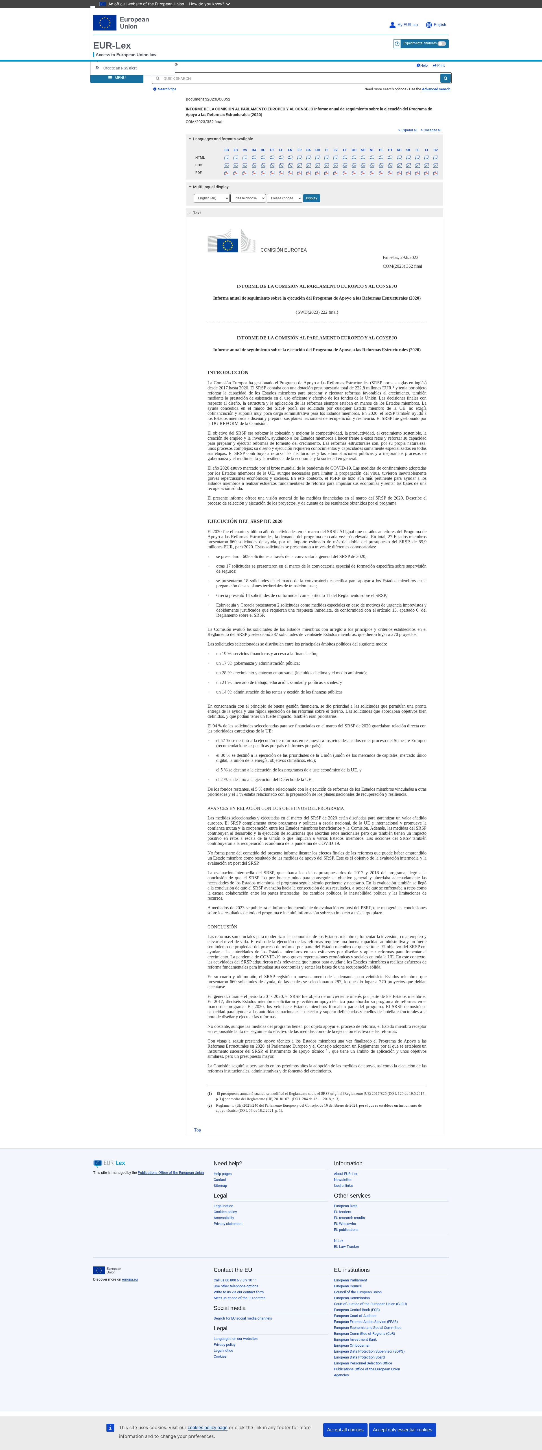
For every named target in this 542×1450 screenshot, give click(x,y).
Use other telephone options (236, 1286)
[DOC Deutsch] (263, 165)
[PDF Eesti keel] (272, 172)
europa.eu (130, 1279)
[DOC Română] (399, 165)
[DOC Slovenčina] (408, 165)
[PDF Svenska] (435, 172)
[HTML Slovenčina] (408, 157)
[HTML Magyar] (353, 157)
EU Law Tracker (346, 1246)
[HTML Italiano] (326, 157)
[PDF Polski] (381, 172)
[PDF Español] (235, 172)
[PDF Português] (390, 172)
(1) (209, 1094)
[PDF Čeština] (245, 172)
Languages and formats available (223, 139)
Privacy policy (224, 1344)
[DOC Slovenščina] (417, 165)
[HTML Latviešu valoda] (335, 157)
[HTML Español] (235, 157)
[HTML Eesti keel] (272, 157)
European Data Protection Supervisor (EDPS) (369, 1351)
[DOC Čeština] (245, 165)
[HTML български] (226, 157)
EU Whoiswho (345, 1224)
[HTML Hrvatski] (317, 157)
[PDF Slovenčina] (408, 172)
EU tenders (342, 1212)
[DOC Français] (299, 165)
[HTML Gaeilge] (308, 157)
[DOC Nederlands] (372, 165)
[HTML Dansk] (254, 157)
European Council (348, 1286)
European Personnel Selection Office (363, 1363)
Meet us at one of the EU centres (240, 1298)
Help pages (223, 1174)
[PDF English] (290, 172)
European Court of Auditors (355, 1316)
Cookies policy (225, 1212)
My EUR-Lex (407, 25)
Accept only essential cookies (402, 1429)
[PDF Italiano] (326, 172)
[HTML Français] (299, 157)
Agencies (341, 1375)
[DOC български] (226, 165)
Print (440, 65)
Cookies (220, 1356)
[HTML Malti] (363, 157)
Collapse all (433, 130)
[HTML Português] (390, 157)
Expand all (409, 130)
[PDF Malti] (363, 172)
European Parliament (350, 1280)
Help (424, 65)
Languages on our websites (236, 1338)
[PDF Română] (399, 172)
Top (197, 1130)
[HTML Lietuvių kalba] (344, 157)
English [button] (440, 25)
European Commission (352, 1298)
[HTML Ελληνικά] (281, 157)
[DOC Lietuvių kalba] (344, 165)
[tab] (314, 139)
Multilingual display (211, 187)
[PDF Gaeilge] (308, 172)
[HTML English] (290, 157)
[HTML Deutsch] (263, 157)
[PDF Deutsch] (263, 172)
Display (311, 198)
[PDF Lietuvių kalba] (344, 172)
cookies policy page (208, 1427)
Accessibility (224, 1218)
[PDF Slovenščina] (417, 172)
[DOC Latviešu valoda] (335, 165)
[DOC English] (290, 165)
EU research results (349, 1218)
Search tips (166, 89)
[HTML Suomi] (426, 157)
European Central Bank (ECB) (357, 1310)
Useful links (343, 1185)
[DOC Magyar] (353, 165)
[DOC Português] (390, 165)
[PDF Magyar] (353, 172)
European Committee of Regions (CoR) (364, 1333)
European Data (345, 1206)
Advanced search (436, 89)
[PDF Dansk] (254, 172)
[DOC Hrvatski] (317, 165)
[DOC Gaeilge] (308, 165)
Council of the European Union (358, 1292)
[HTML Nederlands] (372, 157)
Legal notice (223, 1206)
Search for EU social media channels (243, 1318)
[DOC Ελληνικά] (281, 165)
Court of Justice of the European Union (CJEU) (370, 1304)
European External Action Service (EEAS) (366, 1322)
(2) (209, 1105)
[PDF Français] (299, 172)
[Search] (445, 78)
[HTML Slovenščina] (417, 157)
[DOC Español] (235, 165)
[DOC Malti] (363, 165)
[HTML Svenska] (435, 157)
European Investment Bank (355, 1339)
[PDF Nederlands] (372, 172)
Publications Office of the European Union (171, 1172)
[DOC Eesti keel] (272, 165)
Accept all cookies (345, 1429)
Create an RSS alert (120, 68)
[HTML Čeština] (245, 157)
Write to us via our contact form (239, 1292)
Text (197, 213)
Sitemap (220, 1185)
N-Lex (338, 1241)
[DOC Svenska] (435, 165)
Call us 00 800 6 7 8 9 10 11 (235, 1280)
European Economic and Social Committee (367, 1327)
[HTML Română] (399, 157)
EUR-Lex (112, 45)
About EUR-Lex (345, 1174)
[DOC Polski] (381, 165)
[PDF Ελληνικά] (281, 172)
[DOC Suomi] (426, 165)
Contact (220, 1180)
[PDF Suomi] (426, 172)
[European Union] (107, 1270)
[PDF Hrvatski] (317, 172)
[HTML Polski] (381, 157)
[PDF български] (226, 172)
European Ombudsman (352, 1345)
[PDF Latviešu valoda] (335, 172)
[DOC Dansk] (254, 165)
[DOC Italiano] (326, 165)
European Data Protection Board (359, 1357)
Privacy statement (228, 1224)
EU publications (346, 1229)
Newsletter (342, 1180)
